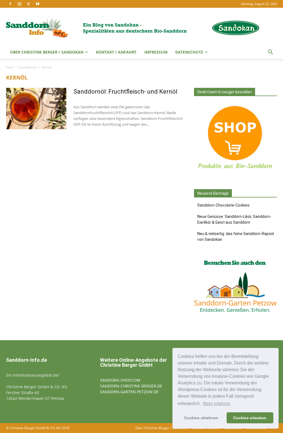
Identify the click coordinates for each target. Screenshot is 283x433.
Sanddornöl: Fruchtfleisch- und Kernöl (125, 91)
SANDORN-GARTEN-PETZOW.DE (129, 391)
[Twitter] (28, 4)
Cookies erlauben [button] (249, 418)
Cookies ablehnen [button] (201, 418)
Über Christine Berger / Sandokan (46, 52)
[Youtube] (37, 4)
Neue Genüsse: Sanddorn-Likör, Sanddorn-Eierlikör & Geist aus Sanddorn (234, 219)
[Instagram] (19, 4)
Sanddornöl (27, 67)
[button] (270, 52)
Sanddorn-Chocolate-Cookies (223, 205)
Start (10, 67)
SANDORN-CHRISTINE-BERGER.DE (131, 386)
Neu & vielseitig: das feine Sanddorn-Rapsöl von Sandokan (235, 236)
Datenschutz (189, 52)
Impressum (155, 52)
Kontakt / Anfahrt (116, 52)
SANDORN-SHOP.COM (120, 380)
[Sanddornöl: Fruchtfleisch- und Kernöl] (36, 108)
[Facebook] (10, 4)
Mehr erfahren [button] (216, 403)
